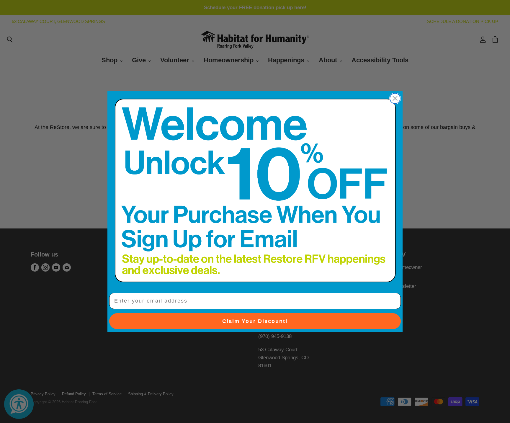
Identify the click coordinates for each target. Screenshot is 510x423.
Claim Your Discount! (255, 321)
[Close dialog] (395, 98)
